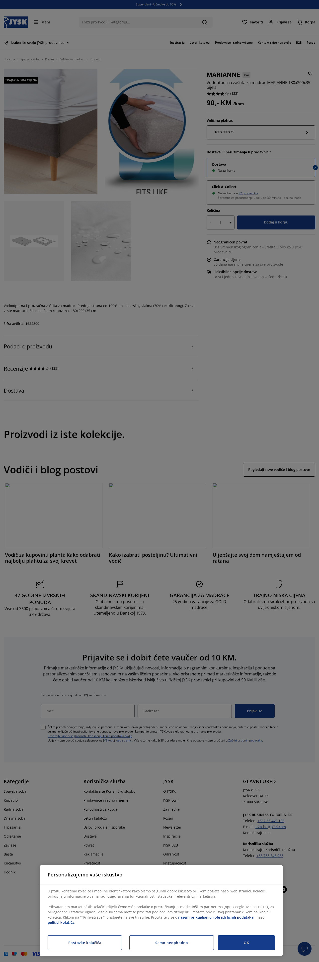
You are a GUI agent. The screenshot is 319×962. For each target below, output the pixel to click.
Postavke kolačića (84, 942)
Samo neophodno (171, 942)
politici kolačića (61, 922)
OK (246, 942)
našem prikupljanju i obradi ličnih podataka (215, 917)
